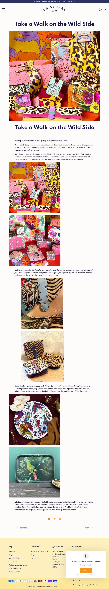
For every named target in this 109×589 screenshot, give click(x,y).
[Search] (100, 9)
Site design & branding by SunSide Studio (86, 585)
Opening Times (14, 558)
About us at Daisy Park (39, 551)
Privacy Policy (30, 586)
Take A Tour (35, 558)
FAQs (11, 555)
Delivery (12, 551)
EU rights (54, 586)
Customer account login (18, 565)
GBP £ (75, 580)
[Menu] (3, 9)
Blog (32, 555)
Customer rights (15, 568)
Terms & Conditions (43, 586)
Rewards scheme (15, 572)
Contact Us (13, 562)
